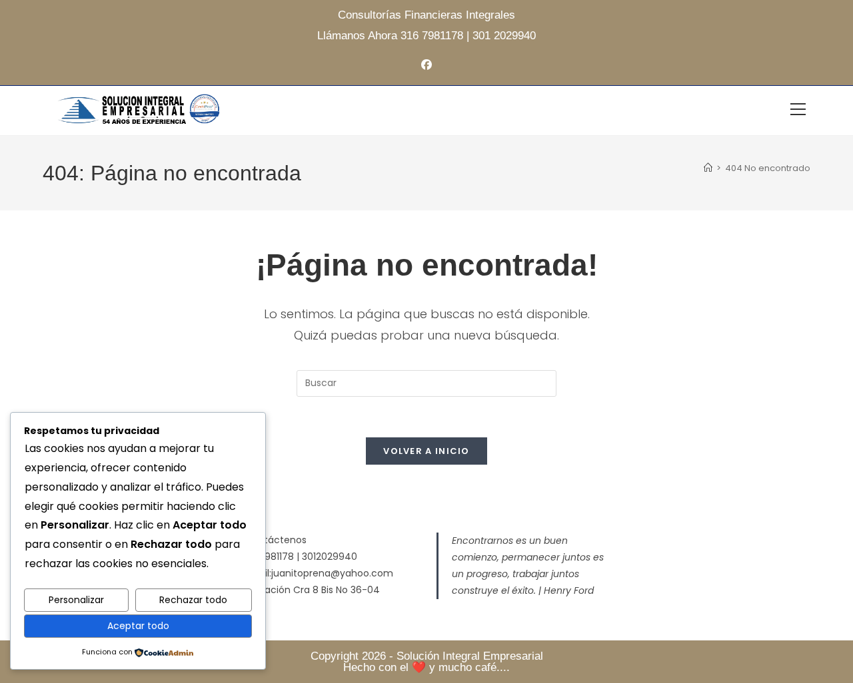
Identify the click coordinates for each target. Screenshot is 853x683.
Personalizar (76, 599)
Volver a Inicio (426, 451)
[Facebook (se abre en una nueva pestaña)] (426, 65)
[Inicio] (708, 168)
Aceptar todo (138, 625)
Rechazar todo (193, 599)
